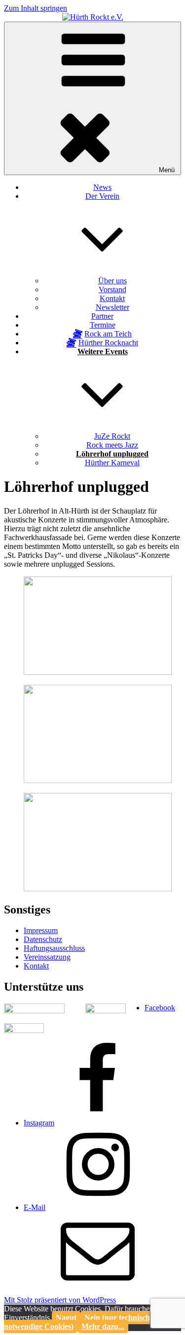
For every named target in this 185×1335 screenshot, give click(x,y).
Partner (102, 316)
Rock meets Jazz (112, 445)
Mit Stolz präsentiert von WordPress (60, 1300)
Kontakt (112, 298)
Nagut (66, 1317)
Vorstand (112, 289)
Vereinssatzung (47, 957)
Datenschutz (43, 939)
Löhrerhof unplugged (112, 454)
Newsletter (112, 307)
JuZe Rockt (112, 436)
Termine (102, 325)
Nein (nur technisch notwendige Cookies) (77, 1322)
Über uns (112, 280)
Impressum (41, 930)
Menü (167, 170)
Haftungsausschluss (54, 948)
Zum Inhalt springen (35, 8)
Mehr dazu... (102, 1326)
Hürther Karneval (112, 462)
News (102, 187)
